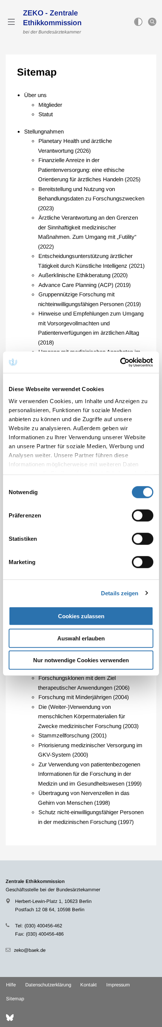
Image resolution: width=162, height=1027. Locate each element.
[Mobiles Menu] (11, 21)
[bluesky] (10, 1017)
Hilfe (11, 985)
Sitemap (15, 998)
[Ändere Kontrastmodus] (138, 22)
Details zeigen (119, 593)
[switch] (142, 516)
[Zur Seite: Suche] (152, 22)
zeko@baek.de (30, 950)
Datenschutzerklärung (48, 985)
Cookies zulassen (81, 616)
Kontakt (88, 985)
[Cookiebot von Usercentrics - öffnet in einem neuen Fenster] (120, 362)
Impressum (118, 985)
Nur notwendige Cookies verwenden (81, 660)
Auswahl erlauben (81, 638)
